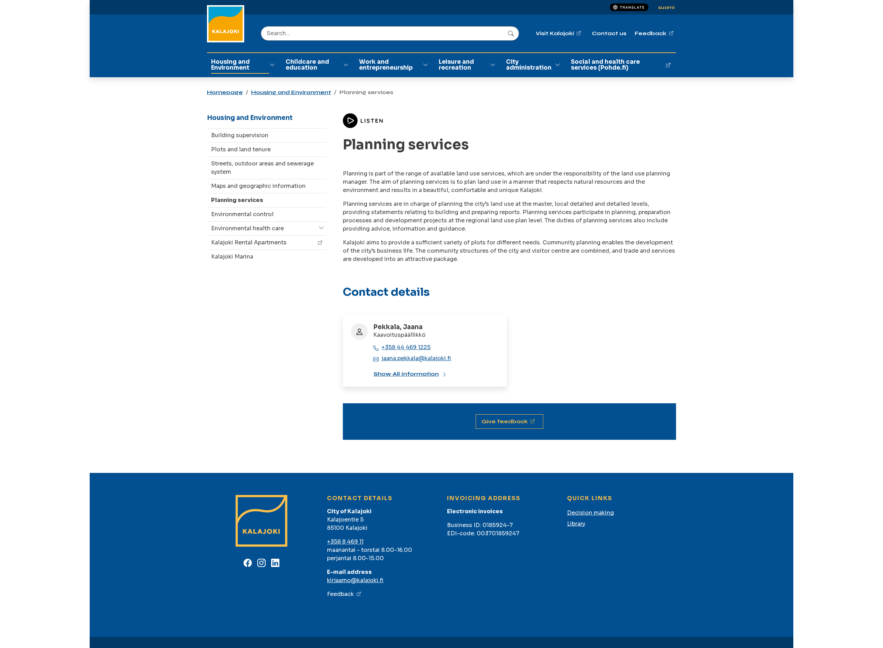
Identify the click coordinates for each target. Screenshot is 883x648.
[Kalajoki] (225, 23)
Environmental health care (247, 228)
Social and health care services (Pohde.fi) (605, 64)
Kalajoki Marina (232, 256)
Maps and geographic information (258, 186)
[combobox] (390, 33)
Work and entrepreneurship (386, 64)
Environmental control (242, 214)
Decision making (590, 512)
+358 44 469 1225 (405, 347)
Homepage (225, 92)
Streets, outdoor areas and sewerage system (262, 167)
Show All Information (406, 374)
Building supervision (239, 135)
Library (576, 523)
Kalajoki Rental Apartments (249, 242)
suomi (666, 7)
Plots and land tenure (241, 149)
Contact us (609, 33)
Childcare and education (307, 64)
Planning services (237, 200)
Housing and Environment (230, 64)
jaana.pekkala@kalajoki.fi (416, 358)
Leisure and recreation (456, 64)
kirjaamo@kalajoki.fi (355, 580)
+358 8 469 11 (345, 541)
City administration (529, 64)
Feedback (340, 594)
